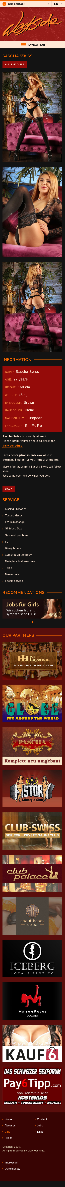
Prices (8, 1137)
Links (40, 1131)
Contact (42, 1119)
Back (8, 488)
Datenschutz (13, 1168)
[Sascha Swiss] (32, 117)
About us (10, 1125)
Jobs (40, 1125)
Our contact (16, 4)
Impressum (11, 1162)
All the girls (15, 64)
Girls (7, 1131)
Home (8, 1119)
